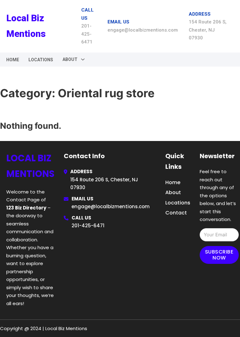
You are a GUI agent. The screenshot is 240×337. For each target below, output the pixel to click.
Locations (40, 59)
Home (12, 59)
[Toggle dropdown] (83, 59)
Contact (176, 212)
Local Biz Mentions (26, 26)
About (173, 192)
